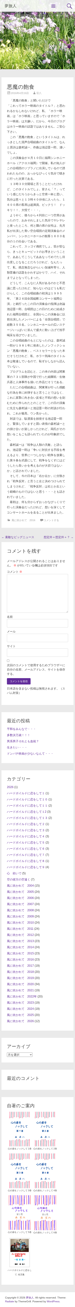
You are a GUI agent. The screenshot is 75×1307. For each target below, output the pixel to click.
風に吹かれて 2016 (23, 520)
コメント (14, 571)
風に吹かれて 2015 (20, 953)
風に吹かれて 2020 (20, 984)
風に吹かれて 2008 (20, 910)
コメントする (51, 520)
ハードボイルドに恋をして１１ (27, 805)
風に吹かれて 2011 (20, 928)
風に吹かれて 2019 (20, 978)
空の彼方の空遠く (18, 879)
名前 (10, 616)
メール (11, 631)
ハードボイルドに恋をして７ (26, 854)
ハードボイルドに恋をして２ (26, 824)
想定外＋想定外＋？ (59, 537)
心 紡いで (14, 873)
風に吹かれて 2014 (20, 947)
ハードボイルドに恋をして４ (26, 836)
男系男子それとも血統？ (23, 741)
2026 (10, 787)
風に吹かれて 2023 (20, 1002)
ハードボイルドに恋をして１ (26, 793)
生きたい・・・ (17, 747)
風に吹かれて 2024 (20, 1008)
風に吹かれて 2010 (20, 922)
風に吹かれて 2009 (20, 916)
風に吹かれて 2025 (20, 1014)
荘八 (39, 93)
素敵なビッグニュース (17, 537)
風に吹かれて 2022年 (22, 996)
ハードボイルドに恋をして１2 (26, 811)
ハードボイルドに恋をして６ (26, 848)
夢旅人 (11, 6)
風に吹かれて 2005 (20, 891)
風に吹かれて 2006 (20, 897)
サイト (11, 646)
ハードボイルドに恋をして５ (26, 842)
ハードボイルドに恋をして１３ (27, 817)
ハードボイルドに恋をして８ (26, 861)
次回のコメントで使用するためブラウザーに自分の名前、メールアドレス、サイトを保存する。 (36, 669)
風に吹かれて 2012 (20, 934)
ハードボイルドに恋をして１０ (27, 799)
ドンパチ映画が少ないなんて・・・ (30, 753)
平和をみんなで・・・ (21, 728)
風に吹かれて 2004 (20, 885)
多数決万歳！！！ (18, 735)
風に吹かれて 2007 (20, 904)
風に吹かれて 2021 (20, 990)
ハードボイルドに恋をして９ (26, 867)
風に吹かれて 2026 (20, 1021)
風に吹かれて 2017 (20, 965)
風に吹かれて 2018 (20, 971)
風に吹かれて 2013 (20, 941)
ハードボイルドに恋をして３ (26, 830)
